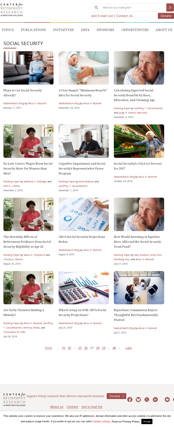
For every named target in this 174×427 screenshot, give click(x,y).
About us (56, 407)
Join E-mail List (102, 16)
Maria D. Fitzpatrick (34, 254)
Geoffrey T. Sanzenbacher (148, 108)
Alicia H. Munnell (37, 103)
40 (114, 348)
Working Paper (122, 108)
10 (63, 348)
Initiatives (63, 30)
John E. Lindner (11, 185)
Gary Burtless (141, 254)
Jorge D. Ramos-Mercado (133, 112)
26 (86, 348)
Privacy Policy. (131, 421)
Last (129, 348)
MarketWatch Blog (13, 103)
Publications (33, 30)
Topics (8, 30)
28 (97, 348)
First (48, 348)
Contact (72, 407)
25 (80, 348)
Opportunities (135, 30)
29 (103, 348)
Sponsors (105, 30)
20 (69, 348)
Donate (166, 16)
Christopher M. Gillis (14, 332)
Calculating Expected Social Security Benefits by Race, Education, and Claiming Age (134, 95)
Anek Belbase (86, 181)
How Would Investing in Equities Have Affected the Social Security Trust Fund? (137, 242)
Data (85, 30)
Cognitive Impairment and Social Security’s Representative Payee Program (82, 168)
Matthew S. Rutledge (35, 181)
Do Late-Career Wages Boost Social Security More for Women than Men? (28, 168)
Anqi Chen (156, 254)
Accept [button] (146, 421)
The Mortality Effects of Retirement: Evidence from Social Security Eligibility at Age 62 (27, 242)
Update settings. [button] (102, 421)
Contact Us (124, 16)
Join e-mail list (92, 407)
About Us (164, 30)
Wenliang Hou (121, 259)
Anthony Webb (31, 327)
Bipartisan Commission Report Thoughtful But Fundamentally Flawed (136, 315)
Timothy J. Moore (13, 259)
